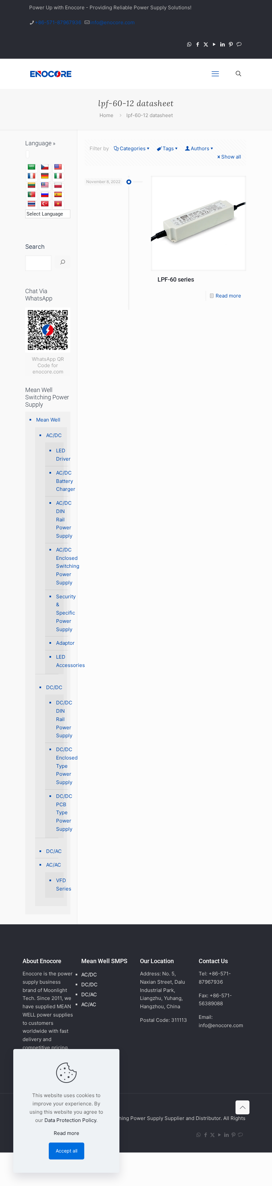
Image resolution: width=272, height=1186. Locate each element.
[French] (31, 176)
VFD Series (58, 884)
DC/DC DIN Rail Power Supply (58, 719)
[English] (58, 167)
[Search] (62, 261)
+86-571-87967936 (58, 22)
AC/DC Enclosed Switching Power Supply (58, 566)
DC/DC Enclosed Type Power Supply (58, 765)
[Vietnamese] (58, 204)
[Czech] (45, 167)
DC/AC (54, 851)
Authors (200, 148)
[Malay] (45, 185)
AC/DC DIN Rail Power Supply (58, 519)
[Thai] (31, 204)
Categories (133, 148)
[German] (45, 176)
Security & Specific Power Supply (58, 612)
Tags (168, 148)
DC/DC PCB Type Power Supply (58, 812)
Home (106, 115)
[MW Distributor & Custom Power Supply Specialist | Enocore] (50, 74)
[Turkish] (45, 204)
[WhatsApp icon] (189, 44)
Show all (231, 157)
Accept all (66, 1150)
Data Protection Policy (70, 1120)
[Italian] (58, 176)
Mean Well (48, 420)
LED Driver (58, 454)
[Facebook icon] (197, 44)
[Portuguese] (31, 194)
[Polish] (58, 185)
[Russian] (45, 194)
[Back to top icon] (242, 1107)
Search (35, 246)
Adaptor (58, 643)
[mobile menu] (215, 73)
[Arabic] (31, 167)
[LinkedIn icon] (222, 44)
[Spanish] (58, 194)
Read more (228, 296)
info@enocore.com (112, 22)
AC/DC (54, 435)
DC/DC (54, 687)
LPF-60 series (176, 279)
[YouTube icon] (214, 44)
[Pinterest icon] (230, 44)
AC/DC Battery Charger (58, 481)
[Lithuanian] (31, 185)
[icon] (239, 44)
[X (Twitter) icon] (205, 44)
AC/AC (53, 865)
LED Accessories (58, 661)
